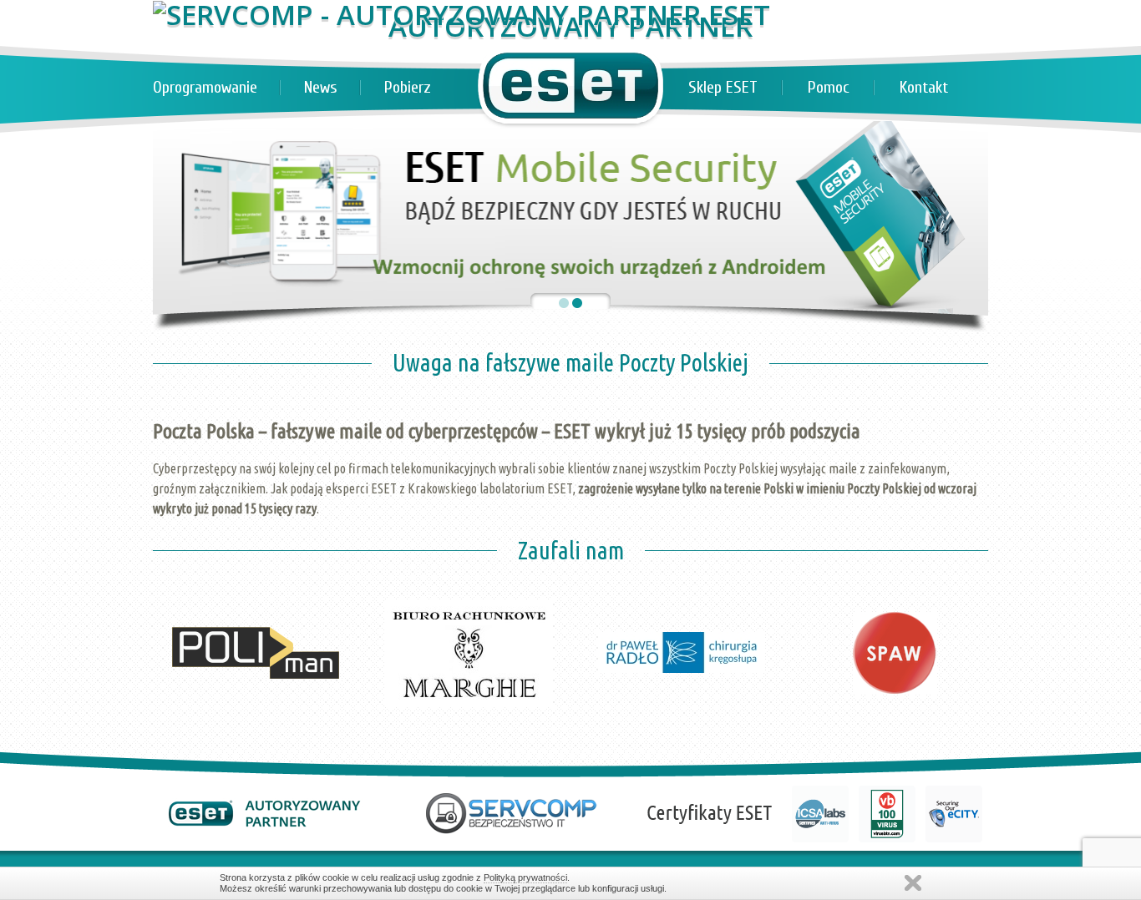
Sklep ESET (723, 87)
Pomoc (828, 87)
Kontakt (924, 87)
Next (966, 558)
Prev (174, 558)
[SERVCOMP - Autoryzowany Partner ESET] (461, 14)
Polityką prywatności (525, 877)
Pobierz (407, 87)
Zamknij (913, 883)
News (320, 87)
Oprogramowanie (205, 87)
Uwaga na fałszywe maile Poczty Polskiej (570, 362)
